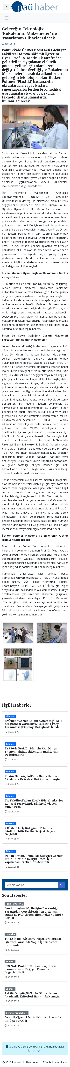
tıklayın (37, 1050)
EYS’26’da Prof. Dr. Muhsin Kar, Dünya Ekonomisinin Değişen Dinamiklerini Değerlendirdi (31, 751)
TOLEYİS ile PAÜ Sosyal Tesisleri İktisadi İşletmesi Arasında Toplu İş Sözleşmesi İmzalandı (33, 942)
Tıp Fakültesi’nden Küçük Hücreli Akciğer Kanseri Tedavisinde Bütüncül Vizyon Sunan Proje (34, 803)
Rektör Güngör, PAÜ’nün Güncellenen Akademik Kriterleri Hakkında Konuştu (32, 777)
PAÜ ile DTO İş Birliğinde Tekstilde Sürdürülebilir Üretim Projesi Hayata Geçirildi (30, 831)
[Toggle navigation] (6, 18)
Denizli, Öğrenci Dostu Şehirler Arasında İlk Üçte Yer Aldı (33, 1019)
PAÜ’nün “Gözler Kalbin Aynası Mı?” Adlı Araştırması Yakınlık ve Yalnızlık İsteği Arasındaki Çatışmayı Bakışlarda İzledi (33, 724)
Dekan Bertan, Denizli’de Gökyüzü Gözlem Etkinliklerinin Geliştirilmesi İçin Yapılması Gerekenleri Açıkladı (34, 859)
